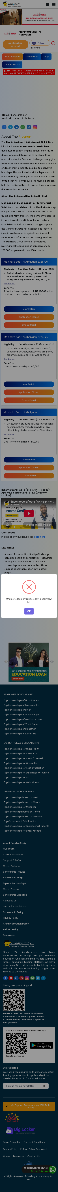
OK (29, 611)
